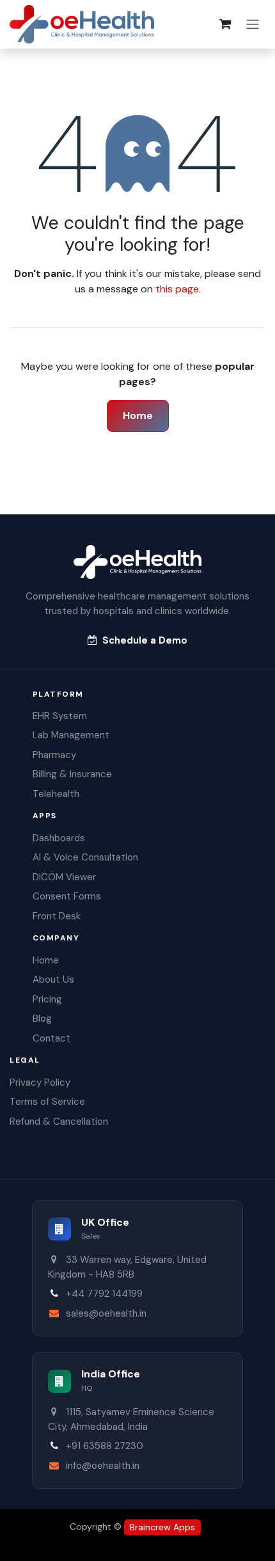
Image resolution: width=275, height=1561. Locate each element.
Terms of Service (47, 1101)
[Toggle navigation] (252, 25)
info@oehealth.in (102, 1465)
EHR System (60, 715)
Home (138, 415)
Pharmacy (54, 755)
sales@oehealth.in (106, 1313)
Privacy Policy (40, 1082)
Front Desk (57, 916)
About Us (53, 979)
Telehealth (56, 794)
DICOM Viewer (64, 877)
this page (177, 289)
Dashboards (59, 838)
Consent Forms (67, 896)
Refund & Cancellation (59, 1121)
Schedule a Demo (144, 640)
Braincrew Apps (162, 1527)
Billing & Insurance (72, 774)
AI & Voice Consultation (85, 857)
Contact (51, 1038)
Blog (42, 1018)
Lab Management (71, 735)
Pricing (47, 999)
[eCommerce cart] (225, 24)
